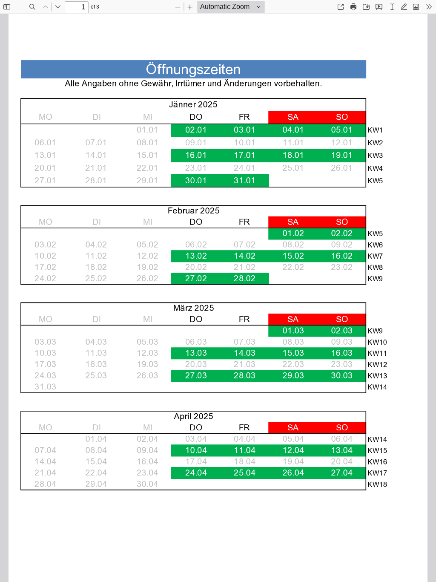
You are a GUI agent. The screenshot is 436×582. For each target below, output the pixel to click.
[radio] (392, 7)
